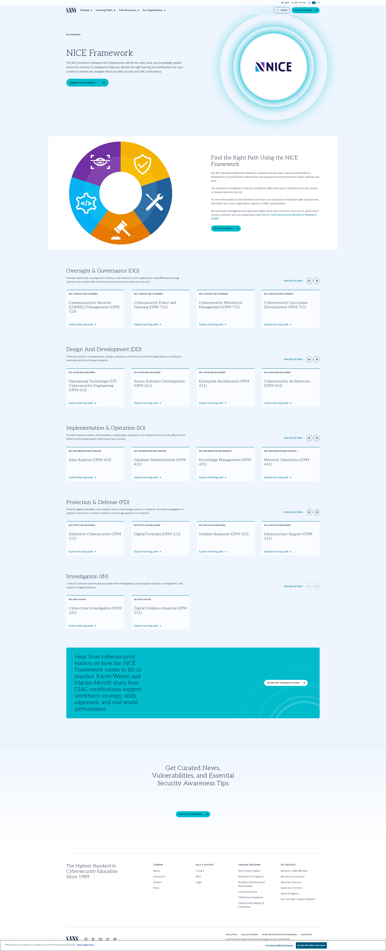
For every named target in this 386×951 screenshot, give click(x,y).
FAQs (198, 876)
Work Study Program (249, 870)
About (156, 870)
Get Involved (288, 865)
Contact (200, 870)
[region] (193, 945)
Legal (199, 882)
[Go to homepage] (71, 10)
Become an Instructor (293, 876)
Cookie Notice (306, 935)
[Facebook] (107, 939)
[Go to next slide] (317, 281)
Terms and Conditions (249, 935)
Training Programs (249, 865)
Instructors (159, 876)
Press (156, 887)
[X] (93, 939)
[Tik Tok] (115, 939)
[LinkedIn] (86, 939)
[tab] (86, 10)
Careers (157, 882)
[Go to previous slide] (309, 281)
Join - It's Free (300, 3)
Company (158, 865)
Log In (286, 3)
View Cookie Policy (85, 945)
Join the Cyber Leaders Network (298, 899)
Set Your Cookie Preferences (279, 945)
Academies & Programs (251, 876)
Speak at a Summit (291, 887)
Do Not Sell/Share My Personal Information (279, 935)
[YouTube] (100, 939)
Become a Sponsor (291, 882)
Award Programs (290, 893)
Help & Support (205, 865)
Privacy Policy (231, 935)
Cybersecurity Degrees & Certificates (251, 905)
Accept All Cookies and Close (311, 945)
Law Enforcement (247, 891)
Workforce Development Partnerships (251, 884)
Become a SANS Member (294, 870)
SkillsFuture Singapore (250, 897)
